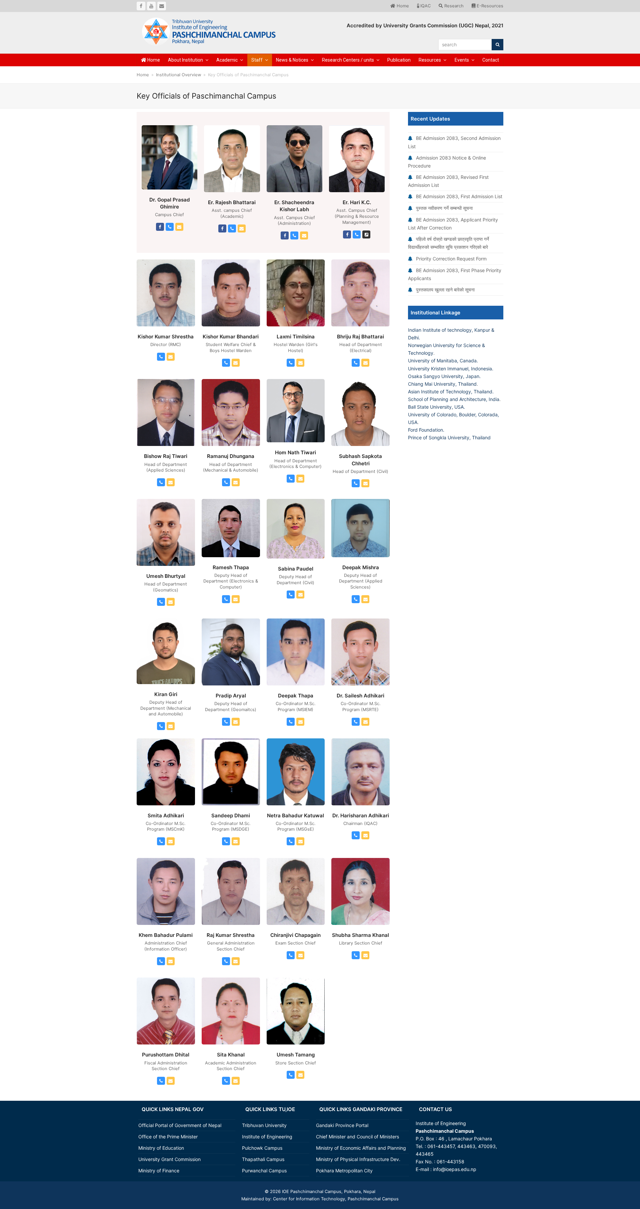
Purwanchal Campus (264, 1170)
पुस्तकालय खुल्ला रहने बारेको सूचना (445, 289)
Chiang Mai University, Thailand (442, 384)
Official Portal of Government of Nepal (179, 1125)
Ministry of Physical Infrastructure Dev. (358, 1159)
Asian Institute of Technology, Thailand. (451, 391)
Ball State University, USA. (436, 407)
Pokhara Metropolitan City (344, 1170)
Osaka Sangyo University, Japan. (444, 376)
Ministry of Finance (158, 1170)
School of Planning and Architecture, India (453, 399)
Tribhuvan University (264, 1125)
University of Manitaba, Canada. (443, 360)
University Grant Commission (169, 1159)
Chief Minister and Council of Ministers (357, 1136)
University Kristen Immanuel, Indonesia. (450, 368)
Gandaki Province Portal (342, 1125)
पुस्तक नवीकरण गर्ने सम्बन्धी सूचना (444, 208)
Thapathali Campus (263, 1159)
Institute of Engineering (267, 1136)
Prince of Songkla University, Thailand (449, 437)
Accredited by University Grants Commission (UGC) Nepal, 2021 (425, 25)
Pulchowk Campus (262, 1148)
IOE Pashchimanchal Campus (311, 1191)
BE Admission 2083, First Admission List (459, 196)
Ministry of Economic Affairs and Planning (361, 1148)
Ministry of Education (161, 1148)
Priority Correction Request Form (451, 258)
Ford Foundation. (426, 430)
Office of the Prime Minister (168, 1136)
